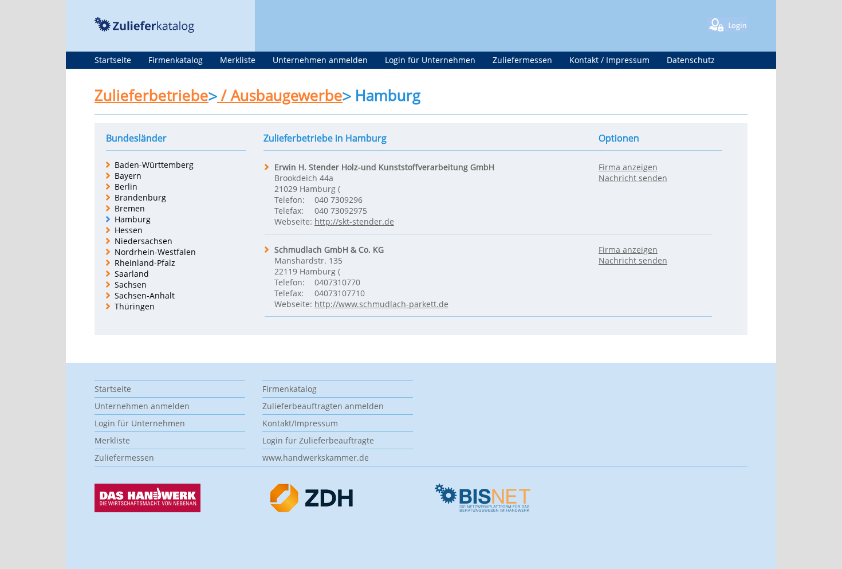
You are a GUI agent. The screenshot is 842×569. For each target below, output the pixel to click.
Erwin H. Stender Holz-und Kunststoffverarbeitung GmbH (384, 167)
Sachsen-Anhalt (145, 295)
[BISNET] (482, 509)
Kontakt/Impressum (300, 423)
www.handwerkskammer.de (315, 457)
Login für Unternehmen (430, 59)
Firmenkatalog (175, 59)
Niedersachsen (143, 241)
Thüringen (135, 306)
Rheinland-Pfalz (145, 262)
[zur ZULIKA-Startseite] (144, 29)
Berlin (126, 186)
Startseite (113, 59)
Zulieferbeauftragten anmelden (323, 406)
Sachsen (131, 284)
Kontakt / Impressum (609, 59)
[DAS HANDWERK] (147, 509)
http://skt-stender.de (354, 221)
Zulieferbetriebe (151, 95)
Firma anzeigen (628, 167)
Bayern (128, 175)
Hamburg (133, 219)
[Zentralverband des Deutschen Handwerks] (312, 509)
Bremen (130, 208)
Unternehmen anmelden (320, 59)
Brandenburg (140, 197)
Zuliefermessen (522, 59)
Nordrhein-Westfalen (155, 251)
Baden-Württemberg (154, 164)
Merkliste (237, 59)
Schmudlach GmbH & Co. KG (329, 249)
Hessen (129, 230)
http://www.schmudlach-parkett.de (381, 304)
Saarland (132, 273)
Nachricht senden (633, 177)
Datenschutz (691, 59)
